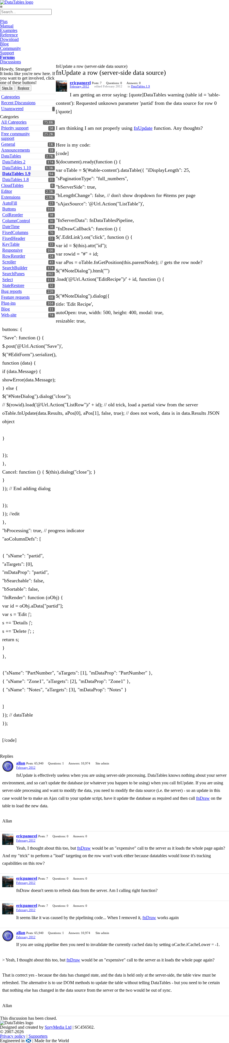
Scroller (9, 261)
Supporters (37, 1036)
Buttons (9, 209)
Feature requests (15, 297)
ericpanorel (80, 82)
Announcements (15, 150)
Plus (4, 21)
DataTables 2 (13, 161)
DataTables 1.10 (16, 167)
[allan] (7, 766)
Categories (10, 96)
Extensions (10, 197)
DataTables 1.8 (15, 179)
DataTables (11, 156)
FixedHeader (13, 238)
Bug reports (11, 291)
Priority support (14, 128)
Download (9, 39)
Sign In (7, 88)
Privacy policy (12, 1036)
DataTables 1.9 (16, 173)
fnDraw (203, 798)
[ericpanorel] (61, 86)
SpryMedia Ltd (58, 1027)
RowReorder (13, 256)
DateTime (11, 226)
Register (23, 88)
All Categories (14, 122)
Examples (8, 30)
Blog (4, 43)
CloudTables (12, 185)
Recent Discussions (18, 102)
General (8, 144)
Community (10, 48)
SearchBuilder (14, 267)
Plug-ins (8, 303)
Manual (6, 26)
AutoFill (9, 203)
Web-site (8, 314)
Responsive (12, 250)
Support (7, 52)
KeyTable (11, 244)
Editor (6, 191)
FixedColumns (15, 232)
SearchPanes (13, 273)
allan (20, 763)
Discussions (10, 61)
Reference (9, 35)
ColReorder (12, 214)
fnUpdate (143, 128)
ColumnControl (16, 220)
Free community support (15, 136)
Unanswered (12, 108)
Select (7, 279)
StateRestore (13, 285)
